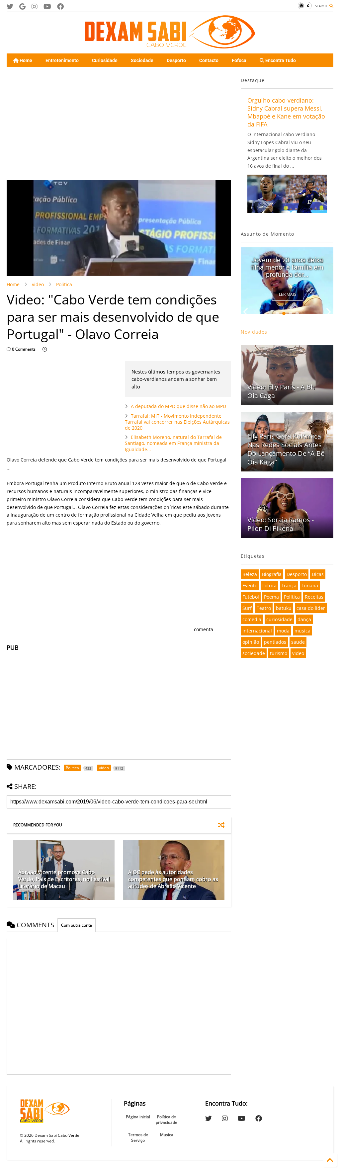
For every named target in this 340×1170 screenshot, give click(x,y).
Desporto (176, 60)
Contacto (208, 60)
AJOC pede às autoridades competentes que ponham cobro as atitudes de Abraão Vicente (173, 879)
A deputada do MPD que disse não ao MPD (178, 406)
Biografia (272, 574)
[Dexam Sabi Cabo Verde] (170, 45)
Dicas (318, 574)
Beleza (249, 574)
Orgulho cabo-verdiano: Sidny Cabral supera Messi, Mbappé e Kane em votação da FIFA (286, 112)
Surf (247, 608)
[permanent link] (44, 349)
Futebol (250, 597)
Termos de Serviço (138, 1137)
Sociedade (142, 60)
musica (302, 630)
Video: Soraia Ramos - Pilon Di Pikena (280, 524)
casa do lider (311, 608)
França (289, 585)
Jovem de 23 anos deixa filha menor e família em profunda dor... (287, 267)
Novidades (254, 332)
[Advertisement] (117, 123)
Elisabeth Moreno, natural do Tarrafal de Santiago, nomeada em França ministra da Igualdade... (173, 443)
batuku (284, 608)
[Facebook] (60, 6)
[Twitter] (10, 6)
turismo (278, 653)
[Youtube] (47, 6)
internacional (257, 630)
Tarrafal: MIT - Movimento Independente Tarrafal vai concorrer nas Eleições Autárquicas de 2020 (177, 422)
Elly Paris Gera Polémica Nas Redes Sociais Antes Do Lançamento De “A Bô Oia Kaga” (286, 449)
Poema (271, 597)
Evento (249, 585)
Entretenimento (62, 60)
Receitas (314, 597)
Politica (64, 284)
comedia (251, 619)
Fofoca (239, 60)
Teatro (264, 608)
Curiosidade (105, 60)
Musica (166, 1134)
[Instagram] (35, 6)
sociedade (253, 653)
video (38, 284)
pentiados (275, 642)
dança (304, 619)
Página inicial (138, 1117)
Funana (309, 585)
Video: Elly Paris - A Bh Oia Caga (281, 391)
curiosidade (279, 619)
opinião (250, 642)
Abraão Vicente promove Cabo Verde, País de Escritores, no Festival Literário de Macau (64, 879)
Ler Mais (287, 294)
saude (298, 642)
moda (283, 630)
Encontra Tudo (280, 60)
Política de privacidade (166, 1119)
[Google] (22, 6)
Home (25, 60)
